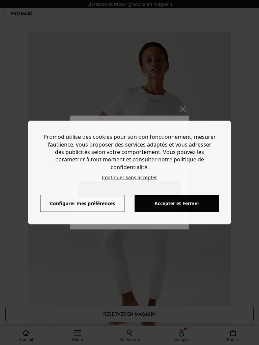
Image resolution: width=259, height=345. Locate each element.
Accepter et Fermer (176, 203)
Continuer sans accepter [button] (129, 177)
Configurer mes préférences (82, 203)
